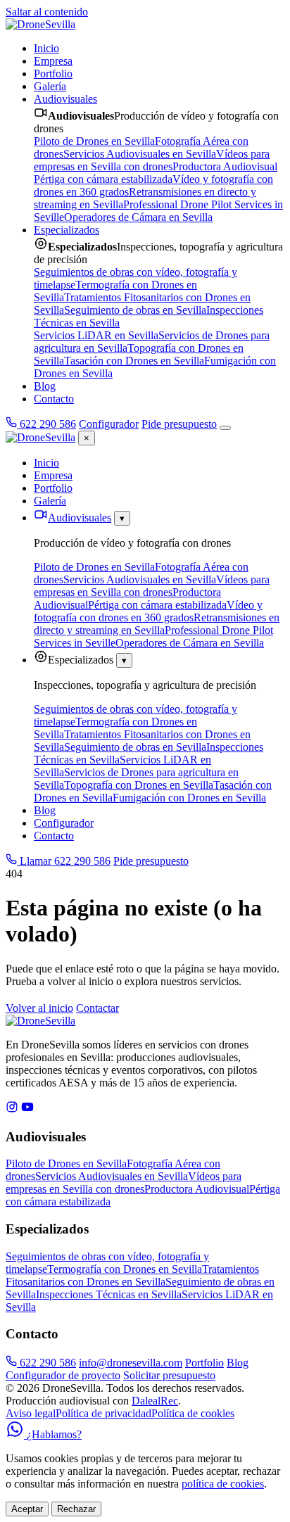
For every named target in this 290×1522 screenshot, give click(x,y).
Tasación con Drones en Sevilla (134, 361)
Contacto (54, 399)
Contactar (97, 1008)
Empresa (53, 61)
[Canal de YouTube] (27, 1109)
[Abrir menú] (225, 428)
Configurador (109, 424)
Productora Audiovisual (224, 166)
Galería (50, 86)
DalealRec (155, 1401)
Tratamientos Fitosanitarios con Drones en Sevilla (132, 1275)
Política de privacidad (103, 1413)
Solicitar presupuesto (169, 1375)
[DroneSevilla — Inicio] (40, 24)
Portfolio (53, 74)
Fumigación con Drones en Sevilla (189, 798)
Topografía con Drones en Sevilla (138, 785)
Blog (45, 386)
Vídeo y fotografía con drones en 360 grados (148, 611)
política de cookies (223, 1484)
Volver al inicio (39, 1008)
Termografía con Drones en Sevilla (124, 1269)
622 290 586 (46, 424)
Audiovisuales (65, 99)
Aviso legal (31, 1413)
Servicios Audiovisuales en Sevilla (139, 154)
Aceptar (27, 1509)
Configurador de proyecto (63, 1375)
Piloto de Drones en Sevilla (94, 141)
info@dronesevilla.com (130, 1363)
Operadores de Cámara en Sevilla (138, 217)
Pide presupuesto (179, 424)
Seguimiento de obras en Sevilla (135, 310)
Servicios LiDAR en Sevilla (96, 335)
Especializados (66, 230)
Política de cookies (192, 1413)
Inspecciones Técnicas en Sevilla (109, 1294)
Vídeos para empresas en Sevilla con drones (152, 160)
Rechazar (76, 1509)
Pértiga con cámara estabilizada (103, 179)
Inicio (46, 48)
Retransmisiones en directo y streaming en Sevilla (156, 623)
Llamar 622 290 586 (64, 861)
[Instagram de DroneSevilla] (12, 1109)
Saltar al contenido (47, 12)
